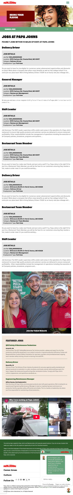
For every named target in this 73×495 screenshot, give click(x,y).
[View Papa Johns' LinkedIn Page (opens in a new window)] (21, 480)
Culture (8, 475)
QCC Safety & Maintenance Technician (21, 345)
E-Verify (41, 487)
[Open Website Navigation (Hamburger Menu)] (68, 5)
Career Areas (10, 470)
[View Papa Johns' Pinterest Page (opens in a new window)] (29, 480)
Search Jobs (10, 29)
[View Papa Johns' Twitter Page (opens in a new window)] (27, 480)
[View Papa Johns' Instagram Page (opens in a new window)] (19, 480)
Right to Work (48, 487)
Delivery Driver (12, 362)
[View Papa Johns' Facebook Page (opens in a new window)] (16, 480)
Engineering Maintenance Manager (20, 379)
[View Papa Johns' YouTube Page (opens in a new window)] (24, 480)
